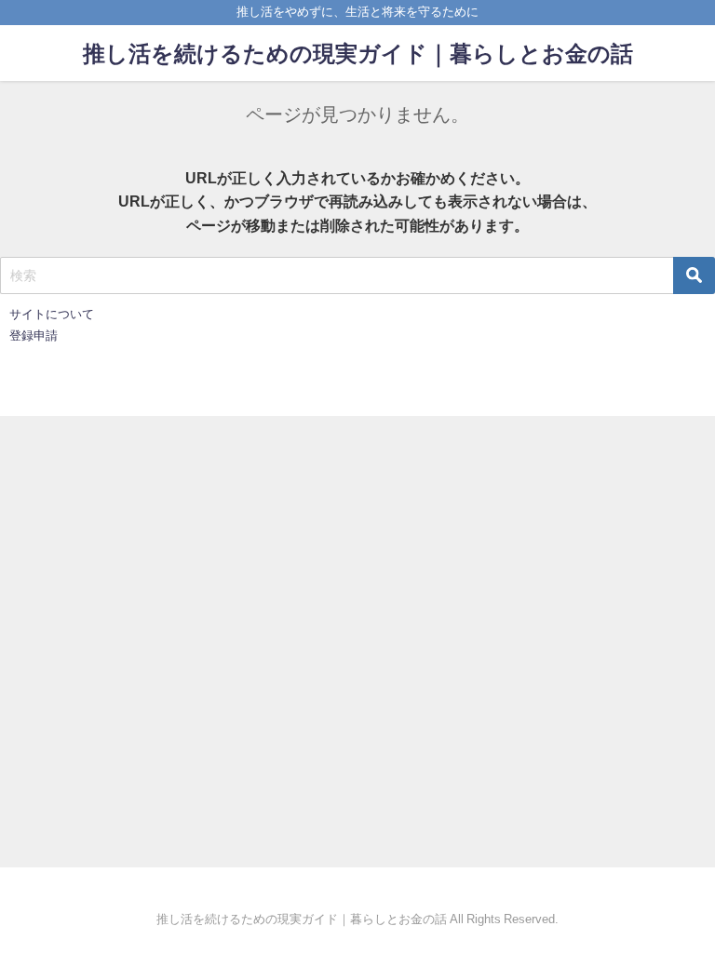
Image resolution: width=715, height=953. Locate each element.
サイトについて (51, 314)
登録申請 (33, 335)
